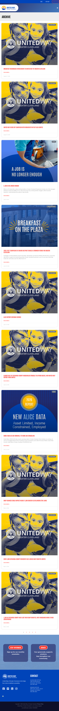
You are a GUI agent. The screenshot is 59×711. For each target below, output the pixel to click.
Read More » (7, 72)
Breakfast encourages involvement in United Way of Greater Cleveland (24, 69)
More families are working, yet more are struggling (19, 436)
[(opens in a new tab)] (29, 44)
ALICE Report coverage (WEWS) (12, 317)
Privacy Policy (40, 704)
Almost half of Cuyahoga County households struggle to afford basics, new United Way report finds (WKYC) (29, 376)
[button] (41, 1)
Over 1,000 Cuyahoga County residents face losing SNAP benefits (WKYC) (25, 559)
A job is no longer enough (11, 186)
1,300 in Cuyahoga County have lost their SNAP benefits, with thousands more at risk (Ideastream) (29, 618)
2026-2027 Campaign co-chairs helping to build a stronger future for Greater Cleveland (27, 251)
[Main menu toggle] (57, 7)
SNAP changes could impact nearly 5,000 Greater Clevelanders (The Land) (25, 500)
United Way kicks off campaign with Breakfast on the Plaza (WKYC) (23, 127)
